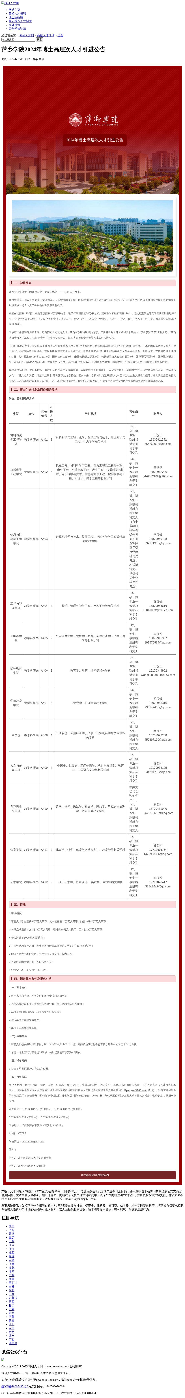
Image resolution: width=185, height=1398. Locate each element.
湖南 (11, 1271)
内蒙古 (13, 1297)
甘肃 (11, 1305)
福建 (11, 1256)
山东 (11, 1241)
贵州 (11, 1331)
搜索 (39, 39)
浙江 (11, 1248)
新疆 (11, 1320)
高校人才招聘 (45, 35)
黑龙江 (13, 1282)
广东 (11, 1275)
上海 (11, 1229)
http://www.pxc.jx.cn (33, 1141)
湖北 (11, 1267)
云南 (11, 1328)
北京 (11, 1226)
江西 (60, 35)
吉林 (11, 1286)
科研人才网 (27, 35)
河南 (11, 1263)
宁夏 (11, 1309)
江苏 (11, 1245)
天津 (11, 1233)
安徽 (11, 1260)
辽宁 (11, 1335)
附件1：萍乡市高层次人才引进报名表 (30, 1157)
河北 (11, 1290)
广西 (11, 1339)
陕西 (11, 1301)
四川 (11, 1324)
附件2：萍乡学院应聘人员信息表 (27, 1165)
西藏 (11, 1316)
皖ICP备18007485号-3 (15, 1386)
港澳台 (13, 1343)
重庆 (11, 1237)
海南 (11, 1279)
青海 (11, 1313)
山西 (11, 1294)
